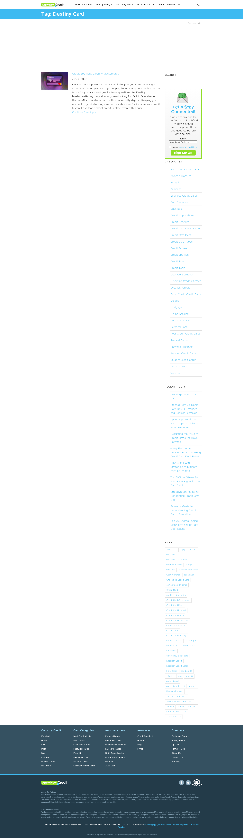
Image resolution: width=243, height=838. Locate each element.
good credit (186, 671)
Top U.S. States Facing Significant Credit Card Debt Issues (184, 525)
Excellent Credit (180, 287)
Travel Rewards (173, 716)
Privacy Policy (178, 740)
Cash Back (176, 208)
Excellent (45, 736)
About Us (176, 753)
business (170, 570)
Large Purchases (113, 749)
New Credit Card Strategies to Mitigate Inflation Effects (183, 466)
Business (175, 189)
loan (180, 676)
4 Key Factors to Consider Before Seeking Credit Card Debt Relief (185, 452)
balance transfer (174, 565)
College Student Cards (84, 766)
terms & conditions (188, 147)
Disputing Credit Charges (185, 281)
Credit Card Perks (175, 615)
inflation (170, 676)
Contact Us (177, 757)
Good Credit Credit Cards (186, 294)
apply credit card (188, 549)
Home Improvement (115, 757)
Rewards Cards (80, 757)
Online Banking (179, 314)
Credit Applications (182, 215)
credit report (191, 640)
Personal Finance (180, 320)
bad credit (171, 554)
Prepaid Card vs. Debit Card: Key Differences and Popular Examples (184, 409)
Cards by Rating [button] (103, 4)
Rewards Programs (181, 347)
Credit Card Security (176, 635)
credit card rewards (175, 625)
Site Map (176, 761)
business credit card (189, 570)
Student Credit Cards (183, 360)
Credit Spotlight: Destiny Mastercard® (96, 73)
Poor (43, 749)
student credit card (187, 706)
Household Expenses (115, 745)
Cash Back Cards (81, 745)
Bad (43, 753)
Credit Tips (177, 261)
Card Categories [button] (123, 4)
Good (44, 740)
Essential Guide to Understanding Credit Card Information (183, 510)
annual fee (171, 549)
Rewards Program (174, 691)
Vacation (175, 373)
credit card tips (173, 640)
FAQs (140, 749)
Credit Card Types (181, 241)
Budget (174, 182)
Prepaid (77, 753)
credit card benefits (176, 595)
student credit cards (176, 711)
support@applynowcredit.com (157, 825)
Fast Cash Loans (113, 740)
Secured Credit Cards (183, 353)
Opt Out (176, 745)
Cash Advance (173, 575)
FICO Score (171, 671)
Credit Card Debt (180, 235)
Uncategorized (179, 366)
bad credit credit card (176, 559)
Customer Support (181, 736)
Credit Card (172, 590)
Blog (139, 745)
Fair (43, 745)
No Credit (46, 766)
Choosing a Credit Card (177, 580)
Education (171, 651)
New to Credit (48, 761)
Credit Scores (178, 248)
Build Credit (158, 4)
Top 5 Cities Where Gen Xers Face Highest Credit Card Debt (185, 481)
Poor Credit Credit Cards (185, 333)
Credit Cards (172, 630)
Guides (174, 300)
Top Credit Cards (83, 4)
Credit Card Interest (176, 610)
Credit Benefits (179, 222)
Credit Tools (177, 268)
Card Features (179, 202)
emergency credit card (177, 656)
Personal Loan (173, 4)
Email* (183, 139)
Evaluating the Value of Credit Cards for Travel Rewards (184, 437)
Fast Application (81, 749)
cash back (189, 575)
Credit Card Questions (177, 620)
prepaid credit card (175, 686)
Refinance (110, 761)
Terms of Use (178, 749)
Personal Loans (112, 736)
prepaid (189, 676)
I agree (184, 147)
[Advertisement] (121, 47)
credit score (172, 646)
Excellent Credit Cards (177, 666)
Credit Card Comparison (185, 228)
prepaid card (172, 681)
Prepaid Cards (179, 340)
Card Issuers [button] (142, 4)
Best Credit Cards (82, 736)
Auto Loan (110, 766)
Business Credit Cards (184, 195)
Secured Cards (80, 761)
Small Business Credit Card (179, 701)
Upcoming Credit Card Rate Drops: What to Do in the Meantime (184, 423)
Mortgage (176, 307)
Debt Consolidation (182, 274)
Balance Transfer (180, 176)
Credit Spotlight (180, 254)
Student (170, 706)
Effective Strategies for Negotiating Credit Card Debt (184, 495)
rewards (192, 686)
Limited (45, 757)
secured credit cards (176, 696)
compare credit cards (176, 585)
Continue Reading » (84, 112)
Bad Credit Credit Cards (185, 169)
